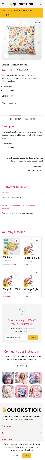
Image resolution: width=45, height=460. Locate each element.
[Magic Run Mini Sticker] (11, 278)
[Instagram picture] (8, 378)
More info (16, 455)
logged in (15, 213)
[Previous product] (3, 15)
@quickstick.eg (21, 365)
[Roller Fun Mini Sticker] (32, 246)
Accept (26, 455)
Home (4, 10)
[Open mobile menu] (3, 4)
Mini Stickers (28, 261)
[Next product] (8, 15)
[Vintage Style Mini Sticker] (32, 278)
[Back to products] (5, 15)
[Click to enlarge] (6, 55)
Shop (10, 10)
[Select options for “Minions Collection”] (5, 252)
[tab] (15, 118)
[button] (26, 253)
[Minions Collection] (11, 246)
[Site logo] (22, 4)
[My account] (40, 4)
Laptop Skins (7, 260)
